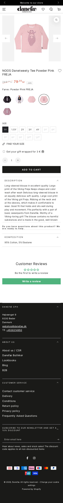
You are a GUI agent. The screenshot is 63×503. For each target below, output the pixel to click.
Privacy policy (11, 410)
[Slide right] (58, 2)
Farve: (6, 89)
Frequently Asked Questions (19, 415)
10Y (29, 137)
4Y (37, 129)
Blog (5, 365)
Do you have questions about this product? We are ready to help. (31, 227)
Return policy (10, 405)
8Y (13, 137)
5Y (45, 129)
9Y (20, 137)
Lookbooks (9, 360)
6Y (53, 129)
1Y (5, 129)
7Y (5, 137)
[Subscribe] (59, 439)
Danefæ (16, 482)
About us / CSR (11, 350)
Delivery (7, 395)
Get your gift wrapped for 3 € (23, 151)
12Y (38, 137)
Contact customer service (18, 391)
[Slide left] (4, 2)
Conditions (9, 401)
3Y (30, 129)
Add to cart (31, 169)
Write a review (31, 281)
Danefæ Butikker (12, 355)
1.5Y (13, 129)
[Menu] (4, 9)
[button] (51, 9)
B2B (4, 370)
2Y (22, 129)
